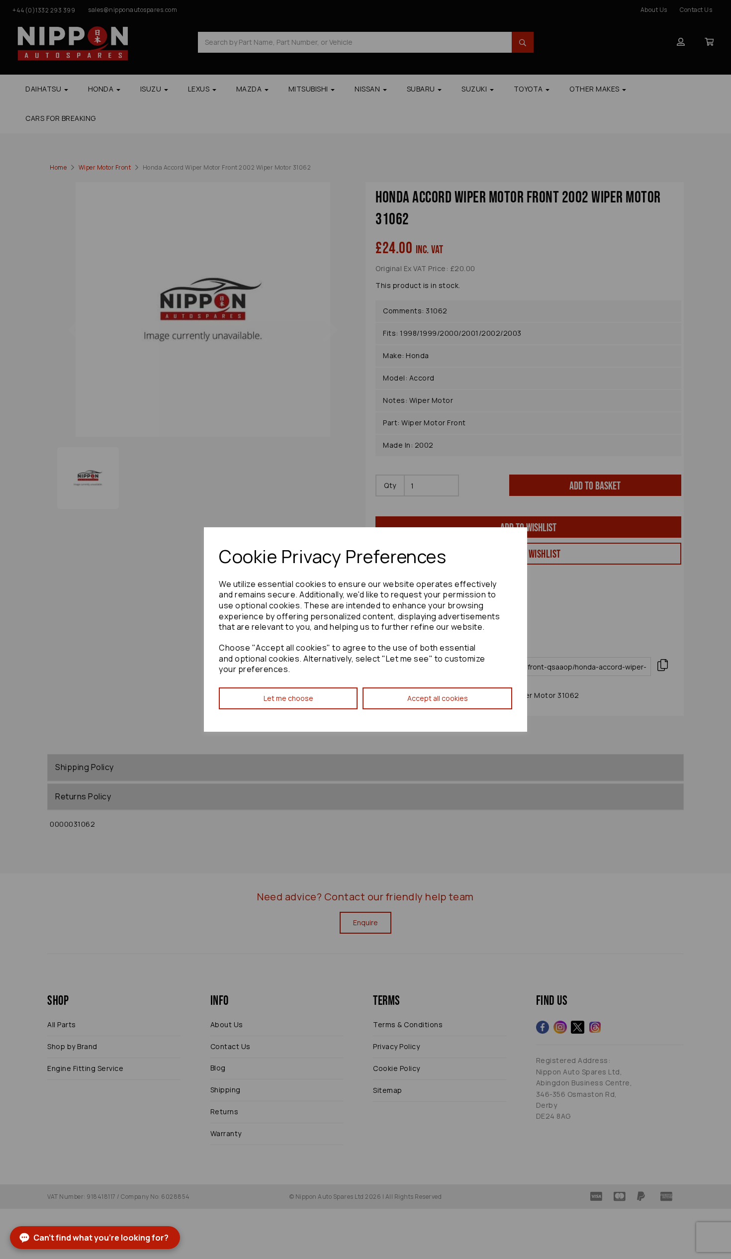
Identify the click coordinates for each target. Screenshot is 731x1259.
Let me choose (288, 698)
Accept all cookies (437, 698)
